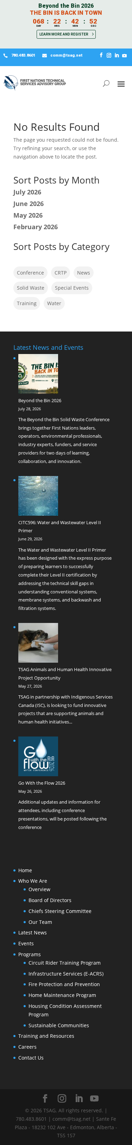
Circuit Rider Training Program (65, 962)
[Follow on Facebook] (101, 55)
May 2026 (28, 215)
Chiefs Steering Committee (60, 911)
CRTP (61, 272)
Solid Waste (30, 287)
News (83, 272)
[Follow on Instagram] (108, 55)
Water (54, 303)
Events (26, 943)
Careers (27, 1046)
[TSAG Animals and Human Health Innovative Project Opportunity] (38, 644)
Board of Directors (50, 900)
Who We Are (32, 880)
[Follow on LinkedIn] (116, 55)
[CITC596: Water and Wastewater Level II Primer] (38, 497)
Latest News (32, 932)
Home (25, 870)
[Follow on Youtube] (124, 55)
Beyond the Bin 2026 (39, 400)
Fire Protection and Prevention (64, 984)
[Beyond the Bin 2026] (38, 375)
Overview (39, 889)
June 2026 (28, 203)
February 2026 (35, 227)
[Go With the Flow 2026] (38, 757)
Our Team (40, 922)
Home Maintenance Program (62, 995)
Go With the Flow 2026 (41, 783)
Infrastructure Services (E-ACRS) (66, 973)
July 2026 (27, 192)
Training (27, 303)
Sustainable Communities (59, 1025)
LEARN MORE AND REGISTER (63, 34)
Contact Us (31, 1057)
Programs (29, 954)
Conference (30, 272)
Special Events (72, 287)
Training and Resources (46, 1036)
